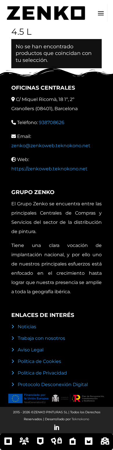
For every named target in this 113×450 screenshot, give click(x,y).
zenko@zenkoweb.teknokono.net (50, 145)
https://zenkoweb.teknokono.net (49, 168)
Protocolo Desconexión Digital (53, 384)
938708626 (51, 122)
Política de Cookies (39, 361)
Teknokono (80, 419)
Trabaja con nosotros (41, 338)
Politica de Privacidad (42, 373)
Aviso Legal (30, 350)
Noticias (27, 326)
